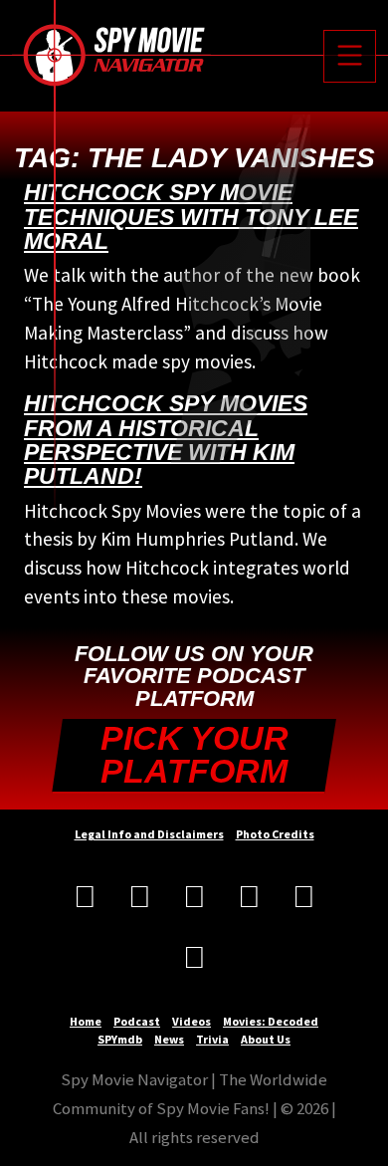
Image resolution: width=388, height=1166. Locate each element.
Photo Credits (275, 833)
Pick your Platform (194, 755)
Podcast (136, 1021)
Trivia (212, 1039)
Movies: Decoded (270, 1021)
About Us (266, 1039)
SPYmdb (119, 1039)
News (169, 1039)
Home (85, 1021)
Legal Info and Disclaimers (149, 833)
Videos (191, 1021)
